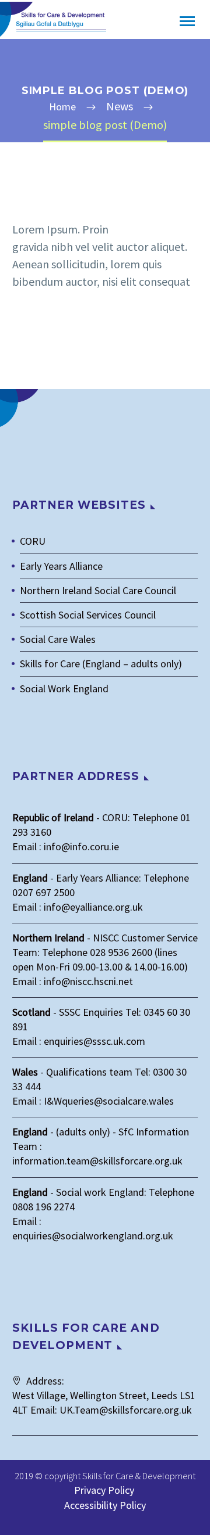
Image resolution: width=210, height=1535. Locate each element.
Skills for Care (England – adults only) (101, 663)
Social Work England (64, 688)
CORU (33, 541)
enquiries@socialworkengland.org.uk (92, 1235)
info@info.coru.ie (81, 846)
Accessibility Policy (105, 1505)
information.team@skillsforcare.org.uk (97, 1160)
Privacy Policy (105, 1490)
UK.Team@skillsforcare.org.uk (126, 1410)
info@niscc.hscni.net (88, 981)
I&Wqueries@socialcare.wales (109, 1101)
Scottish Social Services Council (88, 614)
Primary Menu (187, 21)
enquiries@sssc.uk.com (94, 1041)
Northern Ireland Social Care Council (98, 590)
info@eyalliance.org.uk (93, 907)
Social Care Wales (58, 639)
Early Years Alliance (61, 566)
